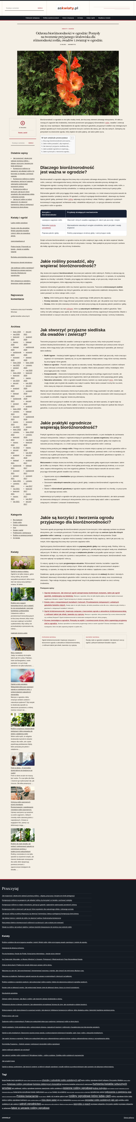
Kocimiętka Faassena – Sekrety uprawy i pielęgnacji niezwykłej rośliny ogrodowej (31, 1044)
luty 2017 (29, 499)
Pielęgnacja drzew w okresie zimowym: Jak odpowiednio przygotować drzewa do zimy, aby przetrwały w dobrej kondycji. (44, 1004)
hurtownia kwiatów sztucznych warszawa (77, 1084)
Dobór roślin (17, 522)
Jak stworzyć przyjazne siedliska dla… (56, 146)
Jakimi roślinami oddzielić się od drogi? (16, 1050)
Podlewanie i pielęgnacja (33, 18)
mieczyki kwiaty (70, 1092)
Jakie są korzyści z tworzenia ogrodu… (56, 151)
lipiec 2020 (30, 363)
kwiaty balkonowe (37, 1092)
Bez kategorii (17, 520)
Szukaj (40, 8)
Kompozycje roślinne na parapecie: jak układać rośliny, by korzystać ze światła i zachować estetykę (37, 900)
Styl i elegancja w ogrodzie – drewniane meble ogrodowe (21, 282)
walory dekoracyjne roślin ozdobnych (50, 1104)
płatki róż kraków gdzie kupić (57, 1096)
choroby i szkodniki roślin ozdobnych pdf (61, 1080)
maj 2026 (16, 334)
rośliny (70, 199)
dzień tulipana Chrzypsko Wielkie (110, 1080)
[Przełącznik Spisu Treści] (71, 138)
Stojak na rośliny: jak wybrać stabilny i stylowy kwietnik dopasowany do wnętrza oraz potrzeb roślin (37, 927)
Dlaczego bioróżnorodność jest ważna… (57, 141)
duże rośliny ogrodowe (89, 1080)
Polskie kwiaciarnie (27, 1096)
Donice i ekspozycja (68, 18)
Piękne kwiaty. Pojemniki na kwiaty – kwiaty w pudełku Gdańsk (21, 249)
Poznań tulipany (42, 1096)
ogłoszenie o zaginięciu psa (118, 1092)
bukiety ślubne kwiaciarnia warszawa (33, 1080)
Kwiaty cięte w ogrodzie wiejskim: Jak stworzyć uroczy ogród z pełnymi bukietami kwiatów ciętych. (105, 640)
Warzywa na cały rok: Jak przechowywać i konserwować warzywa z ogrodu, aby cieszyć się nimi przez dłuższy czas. (43, 971)
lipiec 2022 (17, 429)
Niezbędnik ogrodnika (10, 993)
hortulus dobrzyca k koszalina (47, 1084)
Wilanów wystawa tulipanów (66, 1104)
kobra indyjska (100, 1088)
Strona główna (129, 1118)
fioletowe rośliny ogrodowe (19, 1084)
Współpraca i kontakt (104, 18)
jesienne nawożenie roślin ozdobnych (49, 1088)
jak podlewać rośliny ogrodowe (23, 1088)
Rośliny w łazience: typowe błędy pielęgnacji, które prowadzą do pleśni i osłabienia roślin (22, 731)
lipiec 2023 (17, 409)
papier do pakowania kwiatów (9, 1096)
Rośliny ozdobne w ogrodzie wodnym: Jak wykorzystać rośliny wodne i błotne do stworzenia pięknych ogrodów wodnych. (44, 982)
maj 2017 (29, 486)
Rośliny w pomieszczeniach (51, 18)
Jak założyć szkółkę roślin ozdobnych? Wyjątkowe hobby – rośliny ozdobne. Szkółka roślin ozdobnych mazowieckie (43, 1055)
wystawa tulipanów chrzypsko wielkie (105, 1104)
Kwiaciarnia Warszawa (7, 1092)
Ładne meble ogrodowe (19, 223)
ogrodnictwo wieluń (97, 1092)
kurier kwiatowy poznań (113, 1088)
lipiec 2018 (30, 432)
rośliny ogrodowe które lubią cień (90, 1096)
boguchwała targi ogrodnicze (12, 1080)
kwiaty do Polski (48, 1092)
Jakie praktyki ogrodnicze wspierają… (56, 149)
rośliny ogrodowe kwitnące (17, 1100)
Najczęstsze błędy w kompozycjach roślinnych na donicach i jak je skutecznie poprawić (33, 922)
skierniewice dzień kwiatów (78, 1100)
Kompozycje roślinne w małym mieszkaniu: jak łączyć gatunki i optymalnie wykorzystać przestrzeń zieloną (39, 905)
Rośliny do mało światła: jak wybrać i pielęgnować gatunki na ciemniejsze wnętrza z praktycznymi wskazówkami (22, 847)
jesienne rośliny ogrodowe (77, 1088)
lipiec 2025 (17, 363)
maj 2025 (16, 365)
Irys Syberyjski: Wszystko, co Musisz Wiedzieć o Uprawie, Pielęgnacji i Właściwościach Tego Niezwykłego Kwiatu (42, 959)
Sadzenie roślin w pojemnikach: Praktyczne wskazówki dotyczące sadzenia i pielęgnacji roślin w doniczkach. (40, 1021)
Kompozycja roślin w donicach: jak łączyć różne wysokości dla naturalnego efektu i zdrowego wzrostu (38, 909)
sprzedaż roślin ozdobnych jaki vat (101, 1100)
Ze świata (80, 18)
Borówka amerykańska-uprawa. (22, 257)
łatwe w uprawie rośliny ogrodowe (30, 1108)
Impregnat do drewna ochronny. (13, 948)
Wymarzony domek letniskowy (21, 262)
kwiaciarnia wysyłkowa (21, 1092)
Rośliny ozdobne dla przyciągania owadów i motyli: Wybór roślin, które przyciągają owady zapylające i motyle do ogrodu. (44, 942)
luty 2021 (16, 502)
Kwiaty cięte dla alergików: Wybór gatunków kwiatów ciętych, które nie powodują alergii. (20, 232)
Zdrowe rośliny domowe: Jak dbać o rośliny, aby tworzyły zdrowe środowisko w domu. (32, 999)
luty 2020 (29, 383)
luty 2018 (29, 453)
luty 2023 (16, 427)
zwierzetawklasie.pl (18, 241)
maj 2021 (16, 489)
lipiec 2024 (17, 373)
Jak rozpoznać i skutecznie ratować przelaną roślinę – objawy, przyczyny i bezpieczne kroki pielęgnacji (38, 896)
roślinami (69, 309)
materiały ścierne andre (19, 633)
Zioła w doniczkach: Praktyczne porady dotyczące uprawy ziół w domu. (27, 965)
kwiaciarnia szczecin (124, 1088)
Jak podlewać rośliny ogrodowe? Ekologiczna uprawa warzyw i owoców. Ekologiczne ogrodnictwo (22, 271)
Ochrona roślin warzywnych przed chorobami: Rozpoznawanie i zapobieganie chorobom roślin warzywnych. (22, 806)
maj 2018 (29, 440)
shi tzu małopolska (64, 1100)
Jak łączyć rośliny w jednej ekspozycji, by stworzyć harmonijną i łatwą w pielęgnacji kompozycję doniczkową (40, 913)
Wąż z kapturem (16, 653)
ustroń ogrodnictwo (30, 1103)
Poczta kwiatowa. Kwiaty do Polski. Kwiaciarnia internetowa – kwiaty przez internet (31, 954)
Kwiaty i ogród (91, 18)
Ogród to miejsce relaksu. (20, 571)
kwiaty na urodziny (59, 1092)
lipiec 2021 (17, 481)
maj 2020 (29, 370)
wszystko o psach (81, 1104)
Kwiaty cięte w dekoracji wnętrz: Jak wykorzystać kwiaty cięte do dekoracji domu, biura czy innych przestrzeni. (40, 987)
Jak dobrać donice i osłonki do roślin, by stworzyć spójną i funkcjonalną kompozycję (31, 918)
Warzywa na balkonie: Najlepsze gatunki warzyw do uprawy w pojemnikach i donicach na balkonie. (37, 976)
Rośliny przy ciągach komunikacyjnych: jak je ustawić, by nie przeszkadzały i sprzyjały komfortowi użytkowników (22, 607)
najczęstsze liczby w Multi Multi (82, 1092)
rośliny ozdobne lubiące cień (34, 1100)
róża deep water (49, 1100)
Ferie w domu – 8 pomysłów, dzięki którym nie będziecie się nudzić (21, 770)
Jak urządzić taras (8, 1061)
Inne (14, 527)
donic (111, 380)
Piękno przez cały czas (10, 1016)
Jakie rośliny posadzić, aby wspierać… (56, 143)
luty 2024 (16, 381)
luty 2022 (16, 448)
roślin (107, 123)
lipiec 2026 (17, 332)
